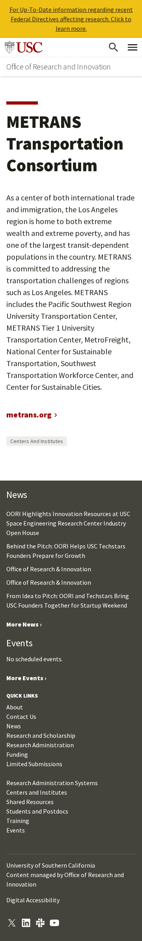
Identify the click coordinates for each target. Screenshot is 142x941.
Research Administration (40, 745)
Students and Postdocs (37, 811)
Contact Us (21, 716)
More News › (24, 624)
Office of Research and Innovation (58, 66)
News (13, 726)
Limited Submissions (34, 764)
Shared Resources (30, 802)
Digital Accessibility (33, 900)
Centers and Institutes (36, 441)
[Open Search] (113, 47)
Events (15, 830)
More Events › (26, 678)
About (14, 707)
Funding (17, 754)
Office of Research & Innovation (48, 569)
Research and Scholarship (40, 735)
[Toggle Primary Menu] (132, 47)
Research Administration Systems (52, 783)
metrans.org (29, 414)
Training (17, 821)
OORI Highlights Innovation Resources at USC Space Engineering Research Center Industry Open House (68, 523)
